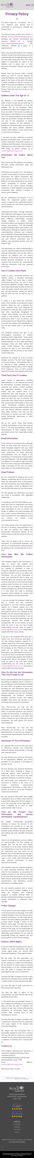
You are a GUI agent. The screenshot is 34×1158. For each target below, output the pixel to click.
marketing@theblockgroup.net (12, 151)
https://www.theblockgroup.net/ (21, 37)
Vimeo (17, 1132)
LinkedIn (17, 1127)
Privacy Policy (15, 1142)
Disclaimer (22, 1142)
